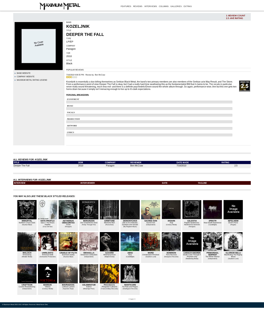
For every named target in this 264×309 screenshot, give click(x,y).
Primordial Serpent (213, 254)
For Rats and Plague (130, 287)
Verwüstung (27, 255)
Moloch (27, 253)
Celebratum (89, 285)
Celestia (192, 221)
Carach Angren (192, 253)
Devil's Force (233, 223)
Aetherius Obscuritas (68, 222)
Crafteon (27, 285)
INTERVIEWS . (151, 6)
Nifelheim (233, 221)
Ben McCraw (100, 75)
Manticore (130, 285)
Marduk (47, 285)
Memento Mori (109, 223)
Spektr (212, 221)
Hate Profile (48, 221)
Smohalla (88, 253)
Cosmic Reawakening (27, 287)
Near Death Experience (212, 223)
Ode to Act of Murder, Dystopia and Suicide (130, 224)
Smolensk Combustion (88, 255)
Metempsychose (109, 255)
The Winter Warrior (213, 257)
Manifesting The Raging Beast (233, 256)
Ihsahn (171, 221)
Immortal (27, 221)
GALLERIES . (176, 6)
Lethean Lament (68, 287)
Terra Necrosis (171, 255)
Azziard (109, 253)
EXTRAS (188, 6)
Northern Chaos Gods (27, 223)
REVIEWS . (138, 6)
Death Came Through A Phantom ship (192, 256)
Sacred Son (150, 221)
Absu (130, 253)
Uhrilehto (47, 253)
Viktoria (47, 287)
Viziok (68, 225)
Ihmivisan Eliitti (47, 255)
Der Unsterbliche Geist (88, 223)
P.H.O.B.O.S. (109, 285)
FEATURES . (127, 6)
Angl (171, 223)
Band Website (24, 73)
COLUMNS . (164, 6)
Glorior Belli (233, 253)
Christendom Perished (150, 255)
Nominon (171, 253)
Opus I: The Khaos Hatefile (47, 224)
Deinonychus (130, 221)
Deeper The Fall (22, 165)
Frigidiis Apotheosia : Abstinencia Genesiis (192, 224)
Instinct (88, 287)
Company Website (26, 77)
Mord (151, 253)
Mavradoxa (68, 285)
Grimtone (109, 221)
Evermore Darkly (68, 255)
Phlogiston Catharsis (109, 287)
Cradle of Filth (68, 253)
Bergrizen (88, 221)
